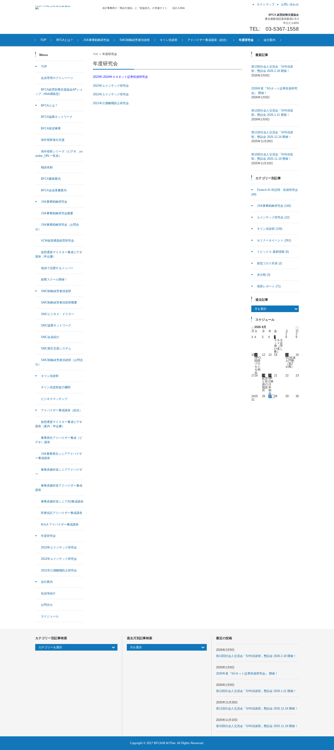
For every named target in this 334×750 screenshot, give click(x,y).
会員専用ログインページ (57, 78)
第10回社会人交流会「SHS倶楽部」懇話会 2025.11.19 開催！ (257, 726)
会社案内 (269, 40)
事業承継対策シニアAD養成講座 (62, 501)
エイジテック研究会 (273, 217)
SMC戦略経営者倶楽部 (135, 40)
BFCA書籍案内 (51, 178)
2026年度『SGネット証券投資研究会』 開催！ (247, 673)
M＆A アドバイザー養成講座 (60, 524)
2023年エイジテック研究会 (111, 85)
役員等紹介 (48, 593)
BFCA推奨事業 (51, 128)
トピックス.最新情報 (273, 251)
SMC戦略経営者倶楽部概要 (59, 302)
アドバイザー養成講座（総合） (208, 40)
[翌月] (297, 328)
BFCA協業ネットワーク (56, 117)
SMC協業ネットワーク (56, 325)
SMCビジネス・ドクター (57, 314)
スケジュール (50, 616)
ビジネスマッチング (54, 399)
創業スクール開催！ (54, 279)
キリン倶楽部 (168, 40)
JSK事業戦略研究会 (96, 40)
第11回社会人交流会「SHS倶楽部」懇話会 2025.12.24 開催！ (257, 708)
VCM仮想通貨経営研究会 (57, 240)
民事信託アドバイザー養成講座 (61, 513)
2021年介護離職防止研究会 (111, 103)
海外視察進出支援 (53, 139)
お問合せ (47, 604)
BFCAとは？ (64, 40)
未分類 (263, 274)
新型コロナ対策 (269, 263)
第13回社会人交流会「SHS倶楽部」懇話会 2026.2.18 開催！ (256, 656)
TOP (43, 40)
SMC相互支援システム (56, 348)
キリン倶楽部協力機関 (55, 387)
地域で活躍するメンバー (57, 268)
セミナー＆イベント (274, 240)
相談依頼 (47, 167)
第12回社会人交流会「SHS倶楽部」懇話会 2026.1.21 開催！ (256, 691)
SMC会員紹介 (50, 337)
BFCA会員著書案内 (54, 190)
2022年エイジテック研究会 (111, 94)
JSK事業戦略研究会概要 (57, 213)
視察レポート (269, 286)
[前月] (252, 328)
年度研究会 (246, 40)
